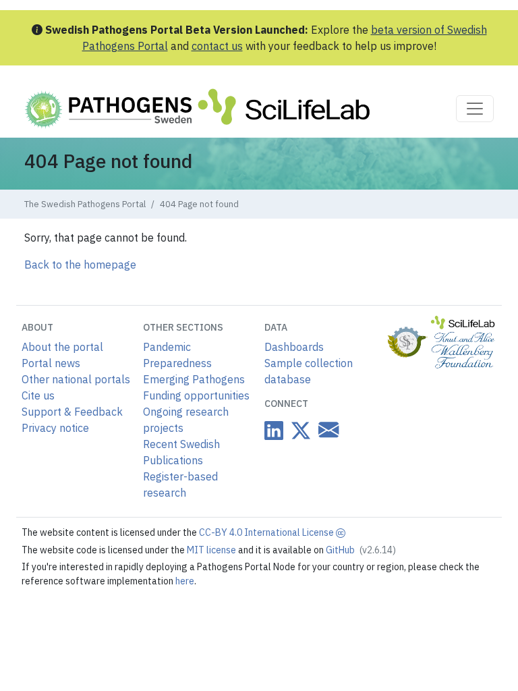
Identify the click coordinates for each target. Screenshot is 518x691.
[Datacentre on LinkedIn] (273, 430)
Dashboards (294, 347)
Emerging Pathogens (194, 379)
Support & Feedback (72, 411)
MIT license (212, 550)
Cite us (38, 395)
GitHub (361, 550)
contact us (217, 46)
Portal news (51, 363)
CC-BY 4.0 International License (267, 532)
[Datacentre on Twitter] (298, 430)
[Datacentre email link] (326, 430)
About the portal (62, 347)
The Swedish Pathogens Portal (85, 204)
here (184, 581)
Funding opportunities (196, 395)
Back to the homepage (80, 264)
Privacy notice (55, 428)
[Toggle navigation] (475, 108)
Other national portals (76, 379)
